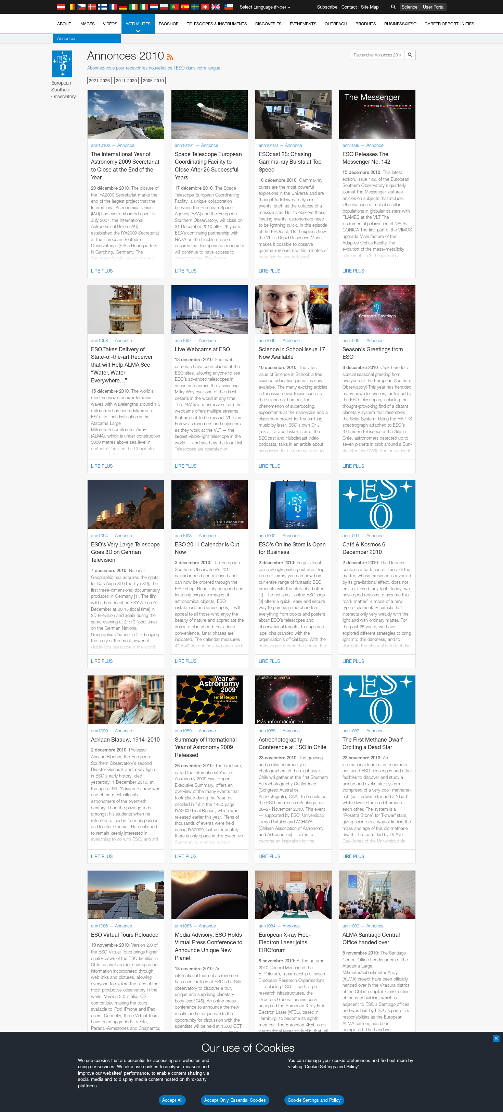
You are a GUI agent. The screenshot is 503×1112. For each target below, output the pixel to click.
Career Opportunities (449, 23)
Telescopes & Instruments (217, 23)
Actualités (138, 23)
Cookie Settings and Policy (314, 1100)
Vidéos (110, 23)
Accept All (172, 1100)
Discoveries (268, 23)
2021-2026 (99, 80)
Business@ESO (400, 23)
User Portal (433, 7)
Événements (303, 23)
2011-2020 (126, 80)
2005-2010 (153, 80)
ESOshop (169, 23)
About (64, 23)
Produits (366, 23)
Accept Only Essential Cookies (235, 1100)
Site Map (370, 7)
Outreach (336, 23)
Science (409, 7)
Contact (349, 7)
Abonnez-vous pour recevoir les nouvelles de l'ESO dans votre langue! (154, 68)
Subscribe (327, 7)
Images (87, 23)
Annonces (66, 38)
